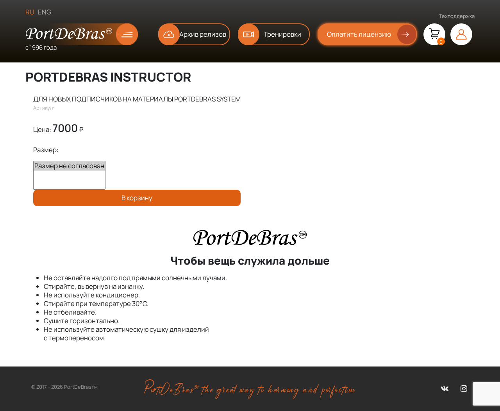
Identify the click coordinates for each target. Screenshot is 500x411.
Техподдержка (457, 16)
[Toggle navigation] (121, 34)
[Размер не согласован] (69, 166)
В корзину (136, 197)
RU (29, 11)
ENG (44, 11)
